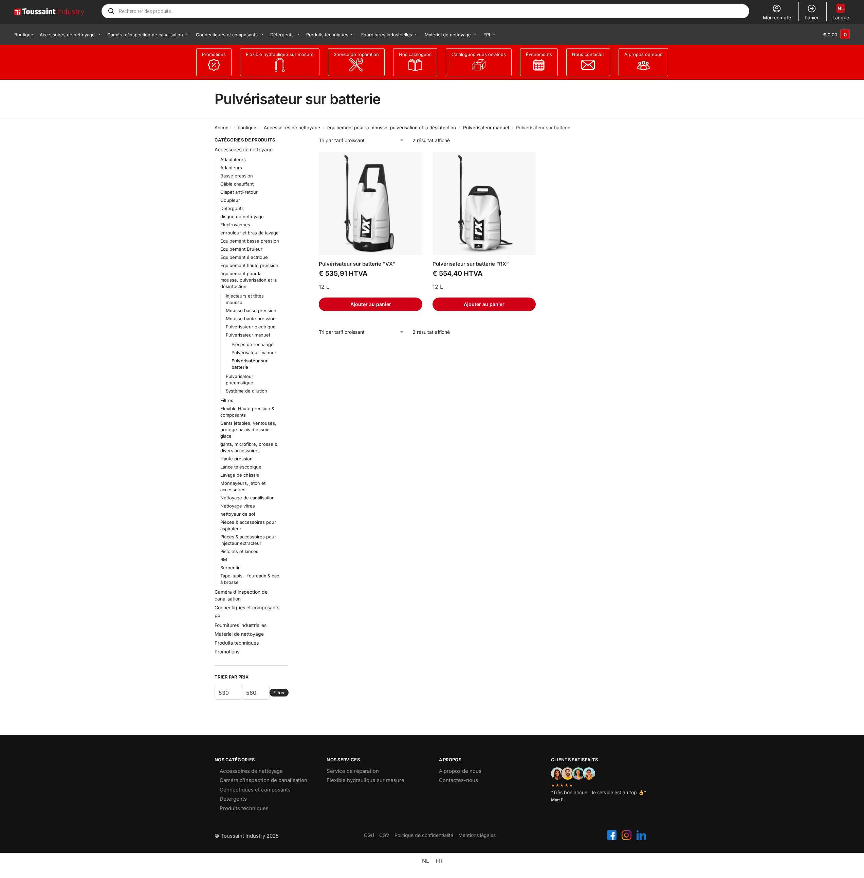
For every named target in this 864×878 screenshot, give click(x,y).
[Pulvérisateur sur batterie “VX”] (370, 203)
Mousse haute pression (251, 318)
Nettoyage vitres (237, 506)
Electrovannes (235, 224)
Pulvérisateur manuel (486, 127)
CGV (384, 835)
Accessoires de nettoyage (292, 127)
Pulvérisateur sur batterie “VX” (357, 264)
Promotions (214, 54)
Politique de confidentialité (423, 835)
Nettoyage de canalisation (247, 497)
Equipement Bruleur (241, 249)
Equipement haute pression (249, 265)
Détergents (232, 208)
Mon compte (777, 17)
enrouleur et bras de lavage (249, 232)
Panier (812, 17)
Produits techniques (237, 643)
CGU (369, 835)
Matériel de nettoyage (239, 634)
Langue (840, 12)
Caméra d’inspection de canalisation (263, 780)
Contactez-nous (458, 780)
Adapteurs (231, 167)
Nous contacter (588, 54)
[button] (836, 34)
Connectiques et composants (247, 607)
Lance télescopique (240, 467)
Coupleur (230, 200)
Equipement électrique (244, 257)
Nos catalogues (415, 54)
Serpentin (230, 567)
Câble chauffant (237, 184)
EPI (218, 616)
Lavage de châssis (239, 475)
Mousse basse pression (251, 310)
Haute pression (236, 458)
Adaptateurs (233, 159)
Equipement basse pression (249, 241)
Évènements (539, 54)
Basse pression (236, 175)
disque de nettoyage (242, 216)
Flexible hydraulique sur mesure (280, 54)
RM (223, 559)
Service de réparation (356, 54)
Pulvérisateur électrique (251, 326)
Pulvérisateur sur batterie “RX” (471, 264)
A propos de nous (643, 54)
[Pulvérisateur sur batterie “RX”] (484, 203)
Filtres (226, 400)
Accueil (223, 127)
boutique (247, 127)
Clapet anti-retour (239, 192)
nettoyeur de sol (237, 514)
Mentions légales (477, 835)
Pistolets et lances (239, 551)
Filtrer (279, 692)
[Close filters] (291, 141)
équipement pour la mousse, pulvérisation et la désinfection (391, 127)
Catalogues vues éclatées (479, 54)
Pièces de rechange (253, 344)
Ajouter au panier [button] (370, 304)
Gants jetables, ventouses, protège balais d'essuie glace (248, 429)
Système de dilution (246, 391)
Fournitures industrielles (240, 625)
